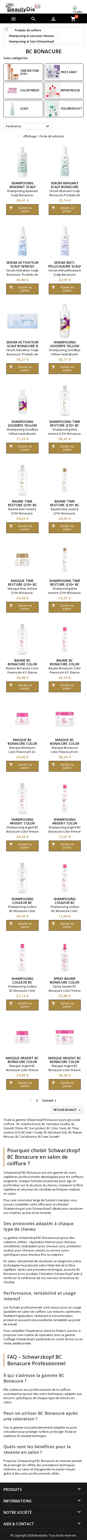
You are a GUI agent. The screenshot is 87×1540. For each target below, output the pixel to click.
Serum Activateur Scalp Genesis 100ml (22, 266)
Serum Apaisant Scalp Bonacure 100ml (65, 187)
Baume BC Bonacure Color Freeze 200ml (64, 664)
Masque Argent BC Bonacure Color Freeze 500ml (64, 1062)
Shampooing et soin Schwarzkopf (27, 1208)
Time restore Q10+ (29, 72)
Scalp (24, 108)
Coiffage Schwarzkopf (19, 1339)
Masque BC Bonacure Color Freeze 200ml (22, 743)
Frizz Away (69, 72)
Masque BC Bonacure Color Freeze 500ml (64, 743)
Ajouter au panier (20, 209)
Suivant (50, 1100)
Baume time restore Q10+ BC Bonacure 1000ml (22, 505)
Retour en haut (67, 1110)
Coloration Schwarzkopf (56, 1274)
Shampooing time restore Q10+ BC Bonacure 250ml (64, 584)
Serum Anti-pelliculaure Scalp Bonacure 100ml (64, 266)
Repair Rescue (70, 90)
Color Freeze (29, 90)
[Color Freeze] (12, 90)
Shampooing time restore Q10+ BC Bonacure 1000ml (64, 425)
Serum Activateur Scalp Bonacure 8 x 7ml (22, 346)
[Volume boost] (53, 108)
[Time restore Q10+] (12, 72)
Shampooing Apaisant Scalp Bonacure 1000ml (22, 187)
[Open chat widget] (77, 10)
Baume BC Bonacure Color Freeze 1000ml (22, 664)
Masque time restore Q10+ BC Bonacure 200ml (22, 584)
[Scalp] (12, 108)
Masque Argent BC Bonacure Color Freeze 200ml (22, 1062)
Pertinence (28, 126)
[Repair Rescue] (53, 90)
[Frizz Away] (53, 72)
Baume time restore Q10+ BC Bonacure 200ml (64, 505)
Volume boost (71, 108)
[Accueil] (7, 29)
